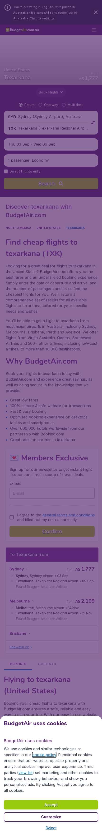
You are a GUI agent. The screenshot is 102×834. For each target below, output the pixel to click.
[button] (51, 828)
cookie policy (44, 754)
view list (25, 772)
